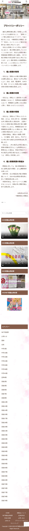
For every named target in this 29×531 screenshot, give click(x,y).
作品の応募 (7, 518)
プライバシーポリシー (21, 520)
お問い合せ (21, 518)
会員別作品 (21, 515)
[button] (26, 213)
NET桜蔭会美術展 (8, 515)
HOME (7, 513)
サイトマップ (14, 523)
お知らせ (7, 520)
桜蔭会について (21, 513)
